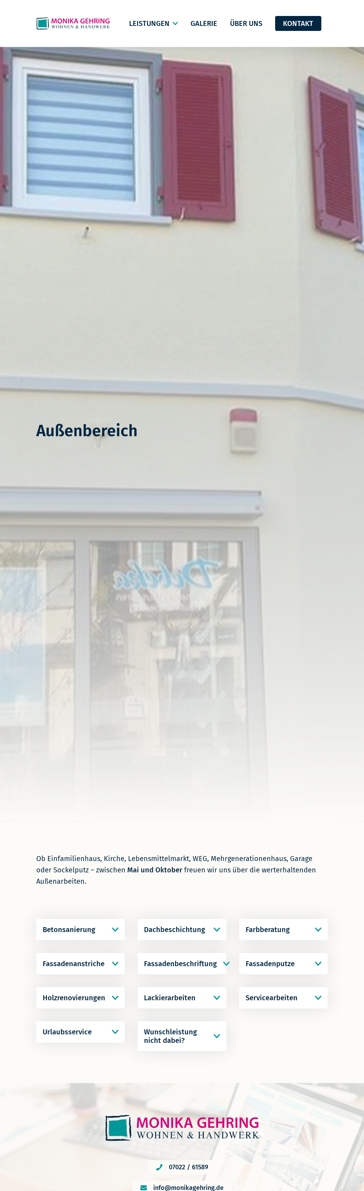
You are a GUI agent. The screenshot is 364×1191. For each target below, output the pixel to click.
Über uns (246, 23)
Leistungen (149, 23)
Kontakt (298, 23)
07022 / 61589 (188, 1167)
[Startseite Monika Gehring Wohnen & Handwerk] (73, 23)
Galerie (204, 23)
